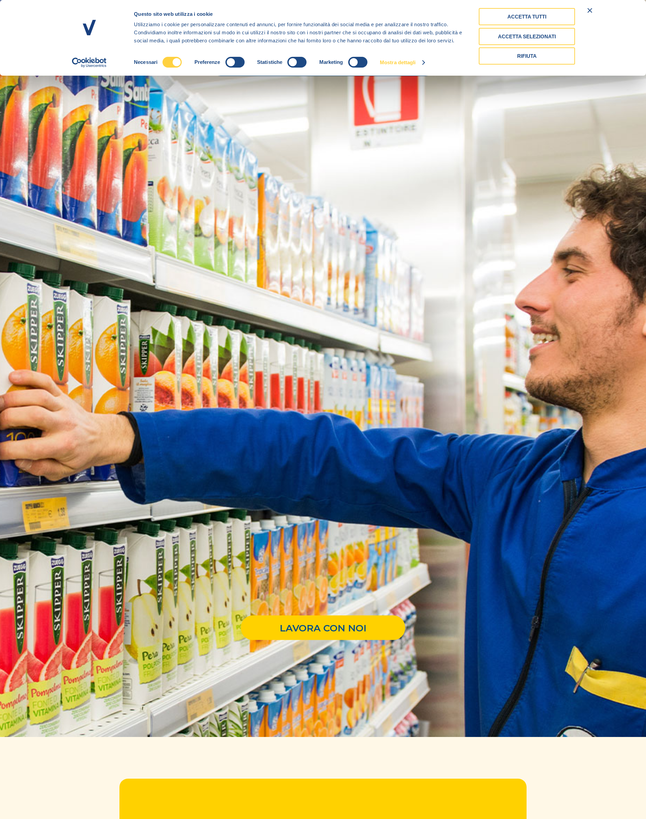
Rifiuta (527, 56)
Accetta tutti (526, 17)
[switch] (235, 62)
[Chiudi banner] (589, 10)
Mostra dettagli (398, 62)
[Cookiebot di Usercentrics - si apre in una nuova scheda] (89, 62)
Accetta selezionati (527, 36)
